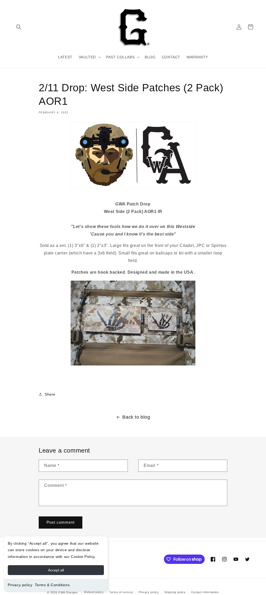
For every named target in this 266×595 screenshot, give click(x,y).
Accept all (56, 570)
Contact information (205, 592)
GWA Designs (68, 592)
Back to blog (136, 417)
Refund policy (94, 592)
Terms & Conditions (52, 585)
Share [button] (50, 394)
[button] (18, 27)
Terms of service (121, 592)
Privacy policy (20, 585)
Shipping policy (175, 592)
